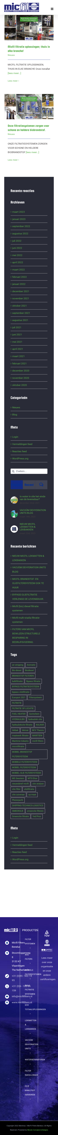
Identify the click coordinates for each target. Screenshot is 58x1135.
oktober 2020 (19, 385)
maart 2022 (18, 269)
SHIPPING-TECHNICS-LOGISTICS (27, 805)
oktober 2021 (19, 305)
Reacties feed (19, 451)
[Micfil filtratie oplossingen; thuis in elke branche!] (29, 28)
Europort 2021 (18, 697)
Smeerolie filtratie (20, 816)
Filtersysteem (35, 697)
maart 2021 (18, 356)
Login (15, 436)
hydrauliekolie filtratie (22, 725)
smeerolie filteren (35, 811)
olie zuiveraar (18, 794)
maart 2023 (18, 211)
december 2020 (20, 370)
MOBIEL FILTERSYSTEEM (24, 767)
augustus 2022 (20, 233)
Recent (29, 485)
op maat (32, 794)
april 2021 (17, 349)
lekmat (25, 730)
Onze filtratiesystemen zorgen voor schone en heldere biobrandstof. (25, 98)
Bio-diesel (16, 670)
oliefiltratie (29, 789)
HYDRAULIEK (18, 719)
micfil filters (37, 741)
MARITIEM (37, 735)
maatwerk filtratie (20, 735)
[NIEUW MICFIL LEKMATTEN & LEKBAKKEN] (14, 527)
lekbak (15, 730)
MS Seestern (18, 778)
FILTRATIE (17, 703)
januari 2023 (18, 219)
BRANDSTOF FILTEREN (23, 676)
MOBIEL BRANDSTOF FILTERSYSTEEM (22, 754)
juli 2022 (16, 240)
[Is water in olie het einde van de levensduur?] (14, 498)
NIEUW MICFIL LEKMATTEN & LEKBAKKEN (27, 527)
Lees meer (13, 81)
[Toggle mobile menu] (52, 8)
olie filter (16, 789)
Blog (14, 414)
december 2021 (20, 291)
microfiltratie (18, 746)
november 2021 (20, 298)
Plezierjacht (17, 800)
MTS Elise (32, 778)
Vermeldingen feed (22, 444)
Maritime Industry (20, 741)
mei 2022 (17, 255)
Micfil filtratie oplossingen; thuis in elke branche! (25, 21)
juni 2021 (17, 334)
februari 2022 (19, 276)
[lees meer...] (14, 73)
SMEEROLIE (17, 811)
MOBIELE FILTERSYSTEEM (24, 762)
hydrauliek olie (35, 719)
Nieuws (11, 55)
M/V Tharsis (38, 730)
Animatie (31, 665)
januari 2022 (18, 284)
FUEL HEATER (18, 714)
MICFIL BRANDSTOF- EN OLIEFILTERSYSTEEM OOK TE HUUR (28, 583)
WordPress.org (20, 458)
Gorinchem (34, 714)
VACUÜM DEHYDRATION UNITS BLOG (33, 511)
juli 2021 (16, 327)
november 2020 (20, 378)
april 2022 (17, 262)
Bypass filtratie (33, 681)
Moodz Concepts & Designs (37, 1130)
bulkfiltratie (17, 681)
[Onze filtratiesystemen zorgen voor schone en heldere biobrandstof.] (29, 107)
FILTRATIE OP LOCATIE (23, 708)
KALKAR (40, 725)
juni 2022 (17, 248)
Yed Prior (37, 816)
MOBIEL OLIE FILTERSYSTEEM (26, 773)
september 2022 (21, 226)
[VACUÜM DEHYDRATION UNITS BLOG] (14, 512)
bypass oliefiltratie (20, 692)
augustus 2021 (20, 320)
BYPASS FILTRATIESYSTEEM (25, 686)
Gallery (32, 21)
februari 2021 (19, 363)
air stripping (17, 665)
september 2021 (21, 313)
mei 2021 (17, 341)
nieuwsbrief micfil (20, 783)
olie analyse (38, 783)
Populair (16, 485)
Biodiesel (29, 670)
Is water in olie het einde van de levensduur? (32, 498)
